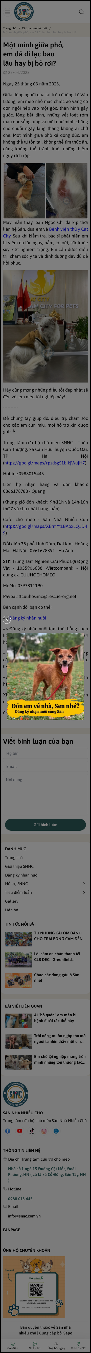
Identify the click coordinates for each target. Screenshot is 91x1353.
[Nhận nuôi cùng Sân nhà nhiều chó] (45, 676)
